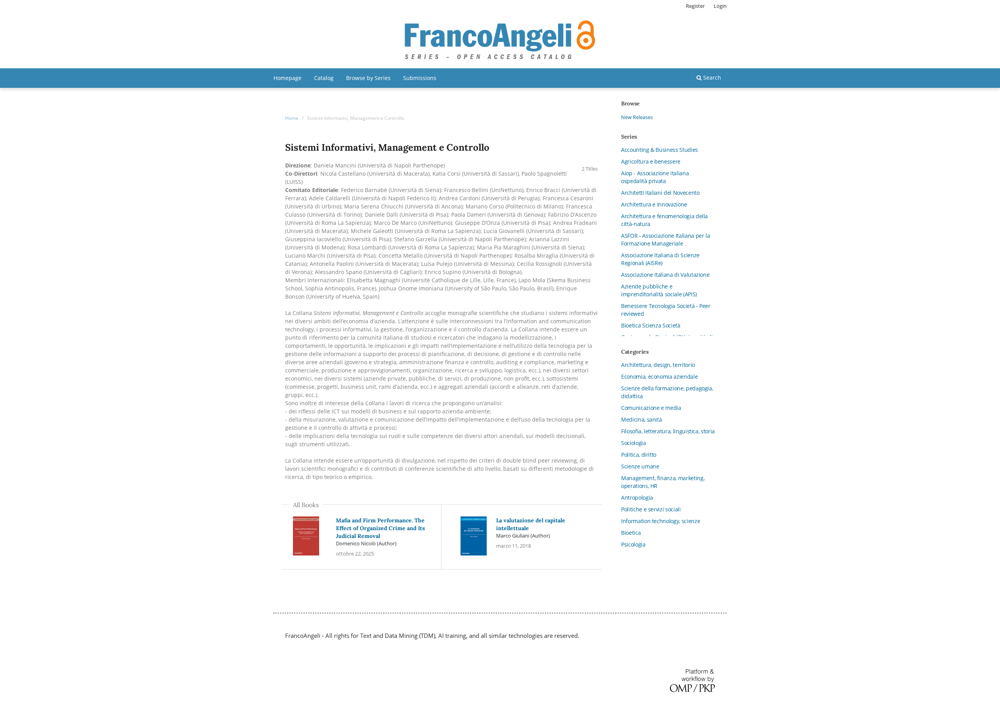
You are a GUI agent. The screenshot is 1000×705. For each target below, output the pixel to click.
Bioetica (631, 532)
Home (291, 118)
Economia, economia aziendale (659, 376)
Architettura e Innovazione (654, 204)
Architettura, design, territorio (658, 365)
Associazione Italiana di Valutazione (665, 274)
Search (711, 77)
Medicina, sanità (641, 419)
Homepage (287, 78)
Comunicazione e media (651, 407)
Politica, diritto (638, 454)
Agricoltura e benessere (650, 161)
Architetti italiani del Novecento (660, 192)
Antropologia (637, 497)
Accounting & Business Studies (659, 149)
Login (720, 5)
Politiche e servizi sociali (651, 509)
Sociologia (633, 443)
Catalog (324, 78)
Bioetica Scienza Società (650, 325)
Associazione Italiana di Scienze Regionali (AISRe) (660, 259)
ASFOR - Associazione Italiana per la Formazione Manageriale (665, 239)
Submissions (419, 78)
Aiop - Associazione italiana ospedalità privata (655, 177)
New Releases (637, 117)
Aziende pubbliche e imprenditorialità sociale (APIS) (659, 290)
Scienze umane (640, 466)
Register (695, 5)
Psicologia (633, 544)
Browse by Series (368, 78)
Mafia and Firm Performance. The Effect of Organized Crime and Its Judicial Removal (380, 528)
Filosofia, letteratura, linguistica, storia (668, 431)
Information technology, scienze (660, 521)
